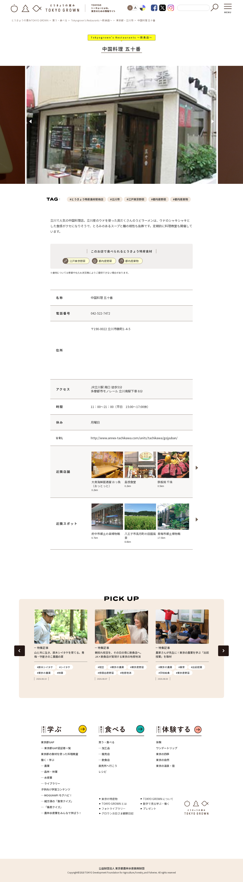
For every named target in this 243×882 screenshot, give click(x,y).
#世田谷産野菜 (106, 677)
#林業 (60, 677)
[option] (122, 129)
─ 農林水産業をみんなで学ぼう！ (61, 817)
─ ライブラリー (50, 787)
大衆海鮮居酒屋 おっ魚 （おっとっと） (106, 490)
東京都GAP (47, 746)
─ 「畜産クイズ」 (52, 811)
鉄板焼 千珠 (165, 488)
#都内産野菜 (158, 203)
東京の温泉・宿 (165, 770)
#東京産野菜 (137, 671)
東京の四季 (162, 758)
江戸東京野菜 (77, 265)
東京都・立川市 (124, 20)
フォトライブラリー (113, 812)
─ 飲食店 (104, 764)
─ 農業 (45, 770)
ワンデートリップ (166, 752)
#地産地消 (125, 677)
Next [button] (212, 123)
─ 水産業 (46, 781)
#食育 (181, 671)
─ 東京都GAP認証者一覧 (56, 752)
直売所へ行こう (108, 770)
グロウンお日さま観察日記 (117, 817)
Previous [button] (30, 123)
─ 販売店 (104, 758)
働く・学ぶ (47, 764)
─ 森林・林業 (49, 776)
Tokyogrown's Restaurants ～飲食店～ (91, 20)
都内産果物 (132, 265)
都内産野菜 (105, 265)
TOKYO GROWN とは (114, 807)
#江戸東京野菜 (135, 203)
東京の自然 (162, 764)
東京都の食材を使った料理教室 (59, 758)
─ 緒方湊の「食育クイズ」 (57, 805)
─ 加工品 (104, 752)
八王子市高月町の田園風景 (140, 541)
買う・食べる (59, 20)
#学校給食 (164, 677)
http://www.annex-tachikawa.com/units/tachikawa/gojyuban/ (134, 442)
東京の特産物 (110, 803)
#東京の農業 (44, 677)
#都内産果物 (180, 203)
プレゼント (149, 812)
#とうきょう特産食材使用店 (86, 203)
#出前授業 (196, 671)
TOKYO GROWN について (158, 803)
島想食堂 (130, 488)
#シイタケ (64, 671)
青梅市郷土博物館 (169, 539)
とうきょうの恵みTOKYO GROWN (29, 20)
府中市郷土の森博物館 (106, 539)
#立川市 (115, 203)
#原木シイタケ (45, 671)
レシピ (103, 776)
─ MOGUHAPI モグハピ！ (56, 799)
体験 (158, 746)
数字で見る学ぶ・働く (156, 807)
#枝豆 (101, 671)
